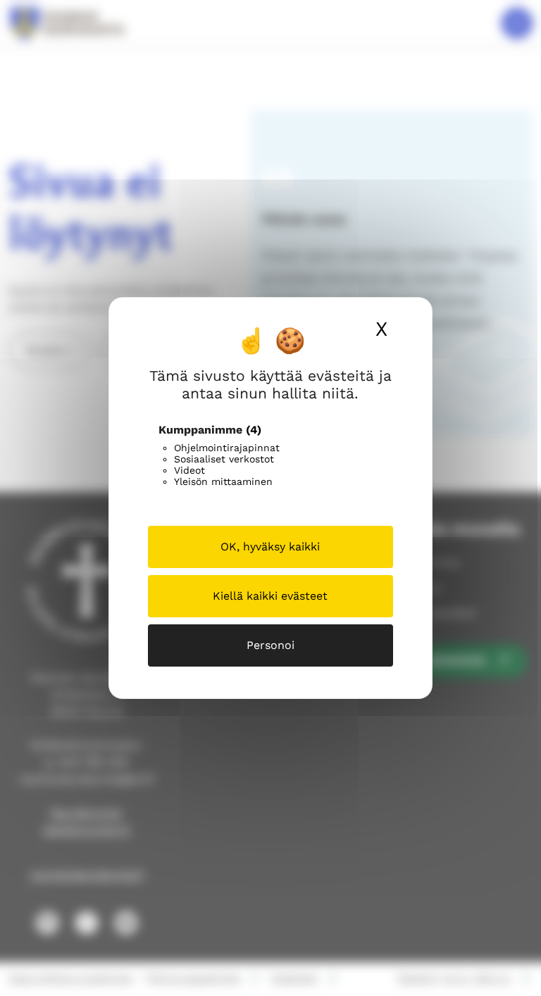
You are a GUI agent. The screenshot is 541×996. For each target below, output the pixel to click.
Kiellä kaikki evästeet (270, 596)
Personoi (270, 645)
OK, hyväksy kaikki (270, 546)
